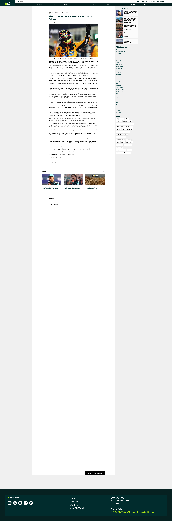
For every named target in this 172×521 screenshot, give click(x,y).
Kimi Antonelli (71, 151)
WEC (124, 137)
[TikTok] (26, 503)
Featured (129, 139)
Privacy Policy (117, 509)
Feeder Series (120, 126)
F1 (49, 149)
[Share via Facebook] (49, 162)
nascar (118, 131)
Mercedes (73, 149)
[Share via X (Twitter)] (52, 162)
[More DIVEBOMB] (104, 508)
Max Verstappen (125, 131)
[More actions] (97, 12)
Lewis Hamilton (127, 144)
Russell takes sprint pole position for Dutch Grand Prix (72, 187)
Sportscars (129, 129)
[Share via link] (59, 162)
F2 (131, 126)
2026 (130, 121)
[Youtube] (20, 503)
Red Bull (129, 150)
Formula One (59, 157)
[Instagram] (10, 503)
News (124, 129)
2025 (54, 149)
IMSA (118, 142)
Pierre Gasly (62, 154)
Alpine (87, 151)
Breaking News (52, 157)
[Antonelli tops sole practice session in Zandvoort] (95, 179)
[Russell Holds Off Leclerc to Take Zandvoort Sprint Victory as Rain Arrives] (51, 179)
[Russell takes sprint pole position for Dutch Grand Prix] (73, 179)
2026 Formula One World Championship (125, 124)
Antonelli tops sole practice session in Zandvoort (92, 187)
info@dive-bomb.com (120, 500)
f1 (76, 151)
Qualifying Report (53, 154)
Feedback (115, 503)
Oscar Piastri (86, 149)
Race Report (119, 144)
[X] (15, 503)
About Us (74, 501)
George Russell (62, 151)
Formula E (119, 121)
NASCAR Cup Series (121, 150)
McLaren (59, 149)
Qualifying (81, 151)
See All (103, 171)
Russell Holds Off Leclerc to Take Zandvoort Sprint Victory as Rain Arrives (51, 187)
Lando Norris (66, 149)
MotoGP (118, 129)
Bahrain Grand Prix (71, 154)
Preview (125, 121)
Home (72, 498)
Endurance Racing (121, 139)
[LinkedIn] (31, 503)
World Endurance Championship (123, 152)
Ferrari (79, 149)
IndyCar (121, 118)
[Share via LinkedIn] (55, 162)
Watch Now (75, 505)
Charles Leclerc (52, 151)
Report (125, 134)
